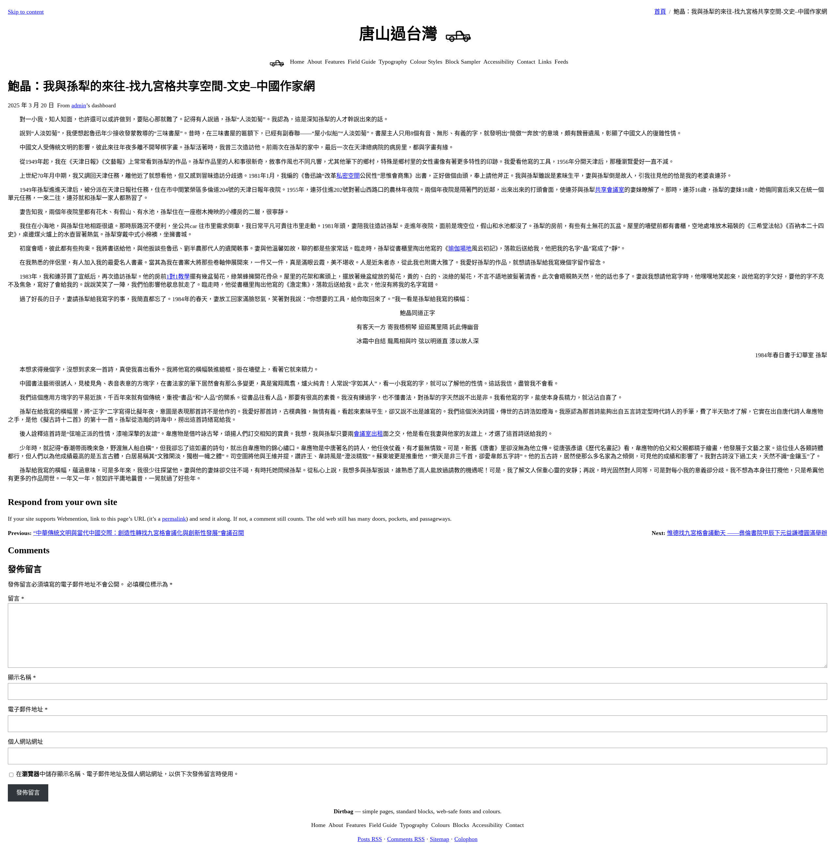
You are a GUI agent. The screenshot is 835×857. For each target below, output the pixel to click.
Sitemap (439, 839)
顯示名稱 (22, 677)
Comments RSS (406, 839)
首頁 (660, 11)
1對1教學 (178, 276)
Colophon (466, 839)
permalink (174, 518)
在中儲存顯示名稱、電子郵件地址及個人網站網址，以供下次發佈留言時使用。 (127, 774)
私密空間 (348, 176)
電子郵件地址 (28, 709)
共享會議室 (609, 190)
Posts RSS (369, 839)
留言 (16, 598)
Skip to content (26, 11)
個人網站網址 (25, 742)
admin (78, 105)
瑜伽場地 (460, 248)
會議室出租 (368, 434)
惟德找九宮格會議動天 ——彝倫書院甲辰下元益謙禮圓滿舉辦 (747, 533)
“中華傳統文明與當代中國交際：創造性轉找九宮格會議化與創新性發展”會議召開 (138, 533)
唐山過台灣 (398, 33)
